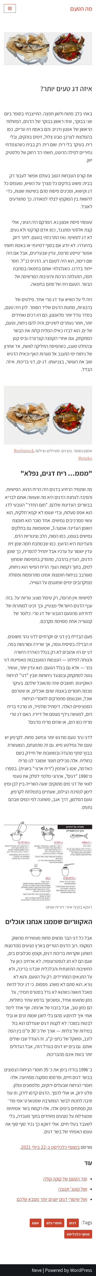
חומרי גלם (54, 1222)
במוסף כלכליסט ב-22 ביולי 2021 (50, 1147)
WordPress (81, 1270)
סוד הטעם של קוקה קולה (65, 1179)
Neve (37, 1270)
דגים (72, 1222)
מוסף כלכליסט (78, 1234)
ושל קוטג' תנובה (72, 1189)
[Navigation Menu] (10, 8)
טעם (35, 1222)
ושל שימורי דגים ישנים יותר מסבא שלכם (52, 1199)
